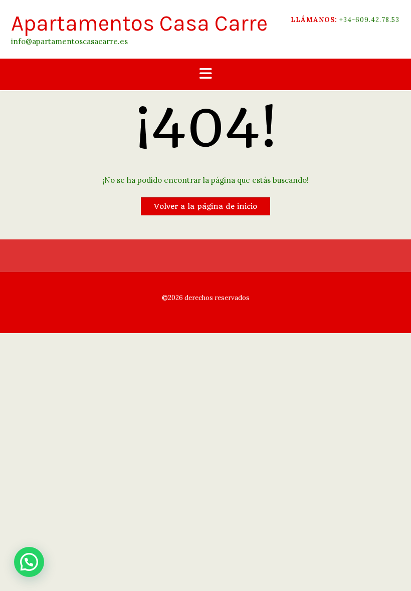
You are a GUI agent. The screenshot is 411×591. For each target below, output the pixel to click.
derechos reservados (216, 297)
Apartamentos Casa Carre (139, 23)
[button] (205, 74)
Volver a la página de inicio (205, 206)
